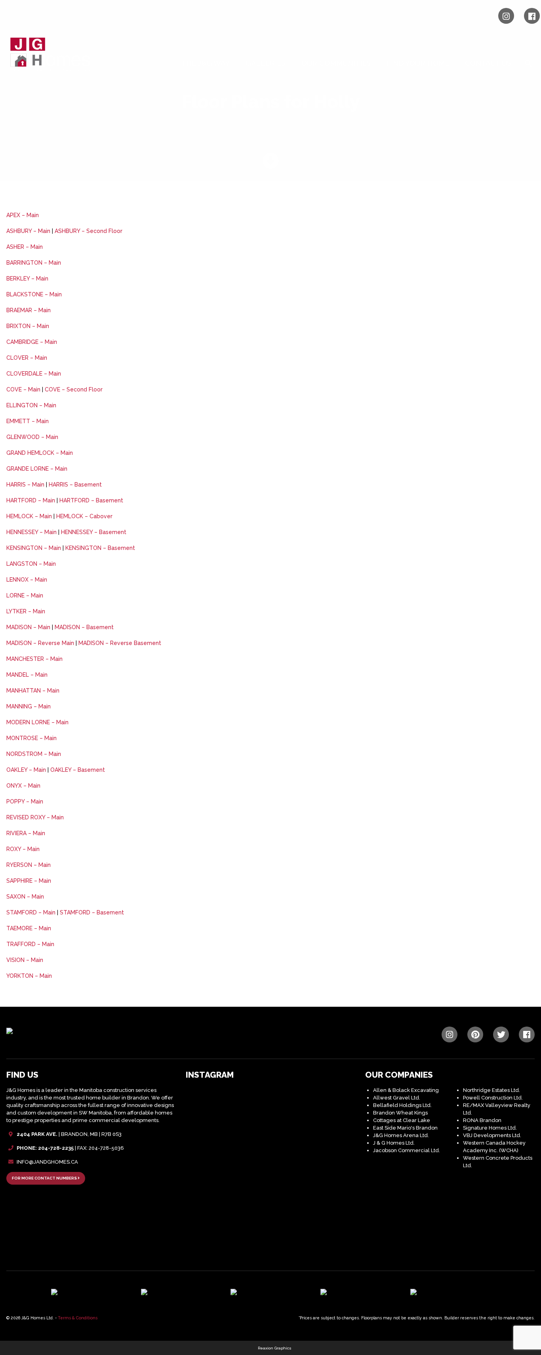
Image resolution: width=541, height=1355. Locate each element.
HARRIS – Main (25, 484)
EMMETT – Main (27, 421)
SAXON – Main (25, 896)
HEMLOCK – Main (29, 516)
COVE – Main (23, 389)
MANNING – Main (28, 706)
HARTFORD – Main (30, 500)
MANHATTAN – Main (32, 690)
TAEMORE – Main (28, 928)
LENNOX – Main (26, 579)
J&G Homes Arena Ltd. (401, 1135)
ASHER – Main (24, 247)
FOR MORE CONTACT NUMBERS (45, 1178)
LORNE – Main (24, 595)
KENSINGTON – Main (33, 548)
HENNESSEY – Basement (93, 532)
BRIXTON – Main (27, 326)
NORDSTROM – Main (33, 754)
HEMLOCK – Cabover (84, 516)
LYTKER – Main (25, 611)
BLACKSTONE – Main (34, 294)
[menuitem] (207, 63)
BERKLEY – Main (27, 278)
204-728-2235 (56, 1148)
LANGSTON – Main (31, 564)
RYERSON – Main (28, 865)
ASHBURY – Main (28, 231)
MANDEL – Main (27, 675)
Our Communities (336, 63)
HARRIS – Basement (75, 484)
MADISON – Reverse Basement (119, 643)
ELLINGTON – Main (31, 405)
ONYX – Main (23, 785)
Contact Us (488, 63)
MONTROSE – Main (31, 738)
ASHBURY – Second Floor (88, 231)
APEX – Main (22, 215)
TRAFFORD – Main (30, 944)
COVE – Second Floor (74, 389)
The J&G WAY (205, 63)
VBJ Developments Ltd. (492, 1135)
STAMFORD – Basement (92, 912)
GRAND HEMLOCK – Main (39, 453)
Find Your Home (418, 63)
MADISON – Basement (84, 627)
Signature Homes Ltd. (490, 1128)
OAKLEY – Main (26, 770)
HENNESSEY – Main (31, 532)
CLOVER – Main (26, 358)
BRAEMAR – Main (28, 310)
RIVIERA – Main (25, 833)
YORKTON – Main (29, 976)
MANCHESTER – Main (34, 659)
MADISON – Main (28, 627)
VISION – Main (24, 960)
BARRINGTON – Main (33, 263)
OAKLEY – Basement (77, 770)
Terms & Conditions (77, 1317)
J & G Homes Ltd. (394, 1143)
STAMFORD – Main (30, 912)
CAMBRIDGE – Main (31, 342)
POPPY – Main (24, 801)
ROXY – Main (23, 849)
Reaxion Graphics (274, 1348)
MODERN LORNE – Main (37, 722)
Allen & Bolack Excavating (406, 1090)
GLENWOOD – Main (32, 437)
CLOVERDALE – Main (33, 373)
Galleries (266, 63)
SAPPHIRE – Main (28, 881)
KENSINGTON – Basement (100, 548)
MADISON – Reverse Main (40, 643)
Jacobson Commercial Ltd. (406, 1150)
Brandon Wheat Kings (400, 1113)
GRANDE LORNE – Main (36, 469)
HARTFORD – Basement (91, 500)
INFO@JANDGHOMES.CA (47, 1162)
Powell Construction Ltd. (493, 1098)
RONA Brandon (482, 1120)
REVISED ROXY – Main (35, 817)
